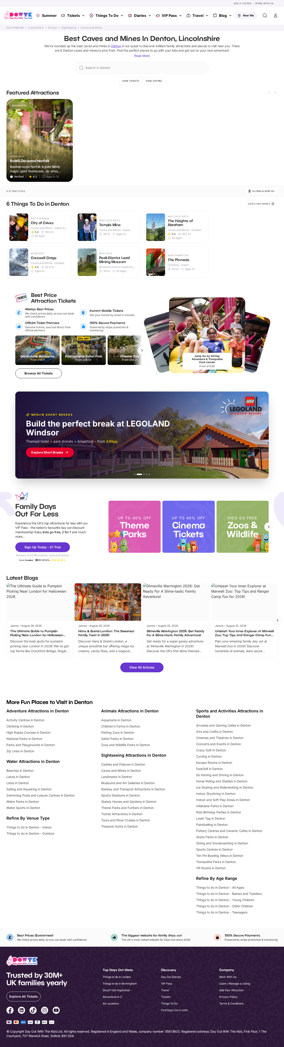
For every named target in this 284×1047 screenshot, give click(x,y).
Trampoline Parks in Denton (216, 862)
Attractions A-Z (112, 997)
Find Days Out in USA (174, 1010)
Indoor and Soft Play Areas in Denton (223, 800)
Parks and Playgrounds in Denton (30, 745)
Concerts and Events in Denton (218, 744)
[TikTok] (33, 1011)
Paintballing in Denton (212, 824)
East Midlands (15, 27)
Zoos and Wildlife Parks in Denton (125, 745)
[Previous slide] (269, 92)
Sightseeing (68, 27)
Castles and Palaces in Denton (123, 764)
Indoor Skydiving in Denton (215, 793)
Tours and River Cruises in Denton (125, 820)
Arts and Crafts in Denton (214, 731)
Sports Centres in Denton (214, 849)
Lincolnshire (35, 27)
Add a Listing (242, 3)
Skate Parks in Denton (212, 837)
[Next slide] (275, 92)
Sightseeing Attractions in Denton (133, 755)
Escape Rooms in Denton (214, 762)
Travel (197, 15)
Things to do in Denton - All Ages (220, 887)
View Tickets (130, 80)
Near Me (248, 15)
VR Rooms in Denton (211, 868)
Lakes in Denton (18, 777)
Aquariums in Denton (116, 720)
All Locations (111, 1003)
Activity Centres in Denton (25, 720)
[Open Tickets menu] (84, 15)
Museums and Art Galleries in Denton (128, 783)
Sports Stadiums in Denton (120, 795)
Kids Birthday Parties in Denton (218, 812)
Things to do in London (117, 977)
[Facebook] (10, 1011)
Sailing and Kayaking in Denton (28, 789)
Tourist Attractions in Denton (121, 814)
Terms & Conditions (231, 1003)
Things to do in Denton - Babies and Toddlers (229, 894)
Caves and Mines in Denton (121, 770)
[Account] (275, 15)
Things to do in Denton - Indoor (29, 827)
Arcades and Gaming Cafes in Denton (223, 725)
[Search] (265, 15)
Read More (142, 56)
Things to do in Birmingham (120, 983)
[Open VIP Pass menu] (181, 15)
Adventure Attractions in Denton (37, 711)
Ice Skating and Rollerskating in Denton (224, 787)
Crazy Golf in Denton (211, 750)
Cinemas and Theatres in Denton (219, 738)
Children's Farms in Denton (120, 726)
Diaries (140, 15)
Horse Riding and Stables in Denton (221, 781)
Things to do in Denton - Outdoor (30, 833)
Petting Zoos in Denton (117, 732)
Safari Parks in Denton (117, 739)
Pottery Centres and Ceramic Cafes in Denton (229, 831)
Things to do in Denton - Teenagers (221, 912)
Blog (223, 15)
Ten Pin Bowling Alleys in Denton (219, 855)
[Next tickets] (142, 350)
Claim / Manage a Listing (234, 983)
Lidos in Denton (17, 783)
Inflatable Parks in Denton (214, 806)
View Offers (154, 80)
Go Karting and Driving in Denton (220, 775)
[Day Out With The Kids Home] (18, 15)
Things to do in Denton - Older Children (224, 906)
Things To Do (106, 15)
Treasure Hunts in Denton (119, 826)
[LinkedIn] (21, 1011)
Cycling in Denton (209, 756)
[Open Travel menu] (207, 15)
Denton (52, 27)
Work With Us (264, 3)
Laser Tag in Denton (210, 818)
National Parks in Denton (24, 739)
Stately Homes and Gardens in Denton (128, 801)
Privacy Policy (228, 997)
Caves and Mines (91, 27)
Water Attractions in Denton (33, 761)
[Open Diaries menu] (150, 15)
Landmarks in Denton (116, 777)
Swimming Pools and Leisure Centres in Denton (40, 795)
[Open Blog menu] (231, 15)
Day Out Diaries (171, 977)
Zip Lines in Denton (20, 751)
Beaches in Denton (20, 770)
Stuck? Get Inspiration (116, 990)
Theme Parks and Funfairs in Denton (127, 808)
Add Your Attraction (231, 990)
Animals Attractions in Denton (130, 711)
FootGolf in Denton (209, 769)
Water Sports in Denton (23, 808)
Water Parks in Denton (22, 801)
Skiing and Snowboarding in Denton (222, 843)
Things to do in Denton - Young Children (225, 900)
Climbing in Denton (20, 726)
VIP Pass (169, 15)
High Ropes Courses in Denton (28, 732)
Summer (49, 15)
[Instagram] (44, 1011)
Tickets (73, 15)
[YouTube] (56, 1011)
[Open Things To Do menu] (122, 15)
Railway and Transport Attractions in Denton (133, 789)
